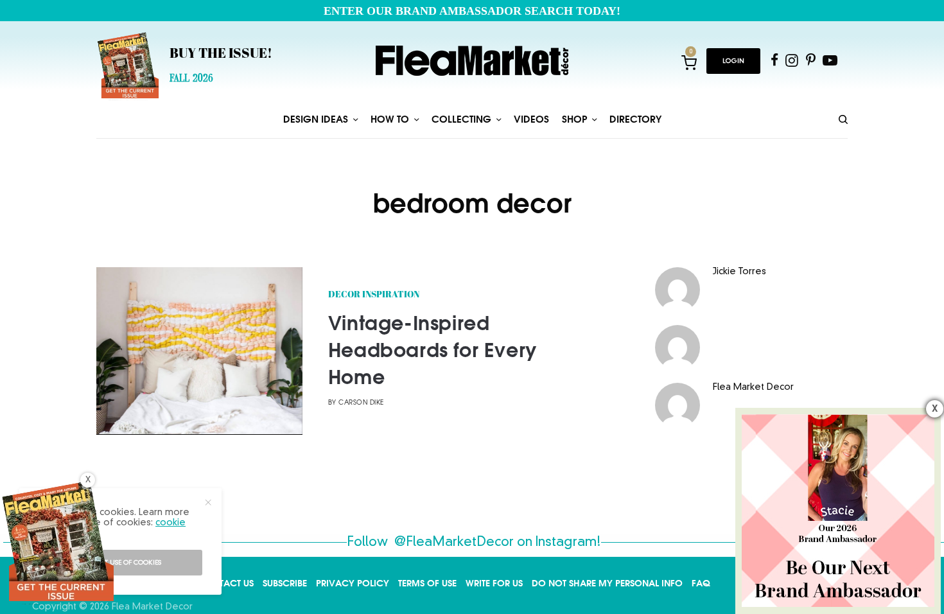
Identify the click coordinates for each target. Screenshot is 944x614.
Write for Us (494, 583)
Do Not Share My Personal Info (607, 583)
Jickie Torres (739, 271)
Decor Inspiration (373, 295)
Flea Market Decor (753, 387)
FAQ (701, 583)
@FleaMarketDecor (454, 542)
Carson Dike (361, 403)
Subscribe (285, 583)
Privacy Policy (352, 583)
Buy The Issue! (221, 54)
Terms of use (427, 583)
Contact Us (226, 583)
